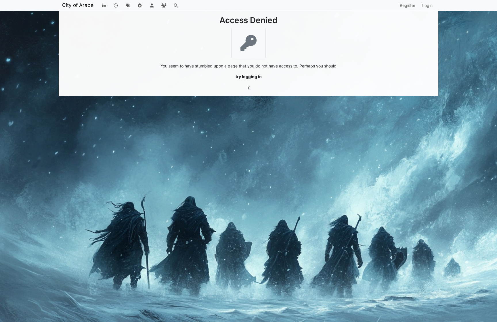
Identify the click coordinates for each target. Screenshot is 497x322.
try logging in (249, 76)
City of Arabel (78, 5)
